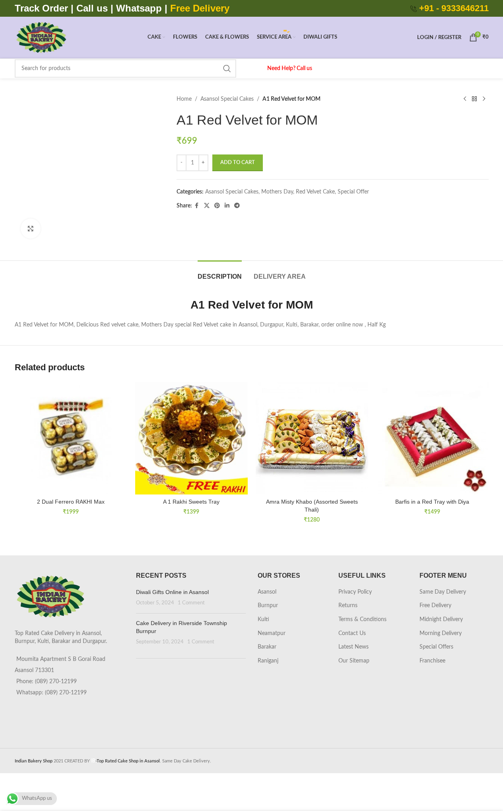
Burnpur (268, 605)
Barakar (267, 647)
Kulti (263, 619)
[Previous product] (465, 99)
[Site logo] (41, 37)
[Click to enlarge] (31, 228)
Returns (347, 605)
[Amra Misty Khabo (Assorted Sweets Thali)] (312, 438)
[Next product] (484, 99)
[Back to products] (474, 99)
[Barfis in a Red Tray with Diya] (432, 438)
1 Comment (191, 602)
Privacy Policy (355, 592)
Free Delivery (435, 605)
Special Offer (353, 192)
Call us (93, 8)
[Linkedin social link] (227, 205)
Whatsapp (139, 8)
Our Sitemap (353, 661)
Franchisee (432, 661)
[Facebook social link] (197, 205)
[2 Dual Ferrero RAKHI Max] (71, 438)
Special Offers (436, 647)
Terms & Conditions (362, 619)
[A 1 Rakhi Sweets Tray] (191, 438)
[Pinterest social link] (217, 205)
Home (184, 99)
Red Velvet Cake (315, 192)
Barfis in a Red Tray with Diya (432, 501)
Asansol (267, 592)
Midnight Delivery (441, 619)
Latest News (353, 647)
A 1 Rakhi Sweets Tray (191, 501)
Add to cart (237, 162)
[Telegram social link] (237, 205)
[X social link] (207, 205)
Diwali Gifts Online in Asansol (172, 592)
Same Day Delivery (442, 592)
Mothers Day (277, 192)
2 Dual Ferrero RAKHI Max (71, 501)
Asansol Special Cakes (227, 99)
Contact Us (352, 633)
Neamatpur (271, 633)
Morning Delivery (440, 633)
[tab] (220, 272)
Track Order (41, 8)
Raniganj (268, 661)
